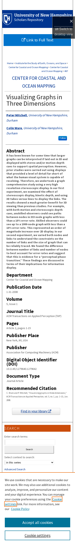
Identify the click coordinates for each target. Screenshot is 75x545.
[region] (37, 508)
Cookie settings (37, 535)
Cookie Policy (20, 509)
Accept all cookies (37, 522)
